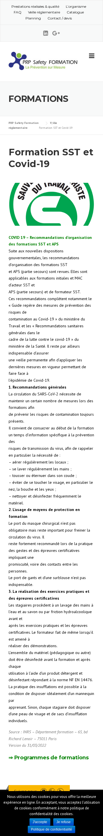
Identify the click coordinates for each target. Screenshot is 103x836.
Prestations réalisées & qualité (35, 6)
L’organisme (76, 6)
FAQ (17, 12)
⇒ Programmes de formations (49, 757)
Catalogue (75, 12)
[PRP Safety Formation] (43, 60)
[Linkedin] (47, 33)
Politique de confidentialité (51, 829)
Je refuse (63, 822)
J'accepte (40, 822)
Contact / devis (59, 18)
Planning (33, 18)
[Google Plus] (56, 33)
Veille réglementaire (44, 12)
